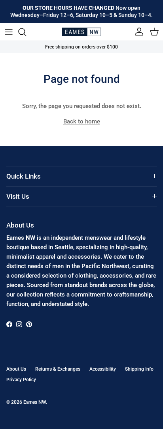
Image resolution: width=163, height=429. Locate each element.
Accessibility (102, 369)
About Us (16, 369)
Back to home (81, 121)
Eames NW (34, 402)
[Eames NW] (81, 32)
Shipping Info (139, 369)
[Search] (26, 32)
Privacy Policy (21, 379)
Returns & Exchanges (57, 369)
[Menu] (8, 32)
